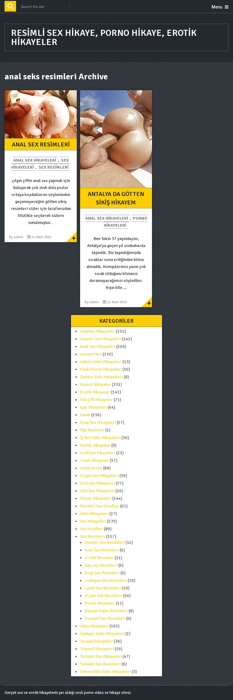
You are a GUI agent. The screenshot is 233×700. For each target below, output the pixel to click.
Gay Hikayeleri (93, 407)
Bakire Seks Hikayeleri (101, 361)
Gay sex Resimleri (101, 565)
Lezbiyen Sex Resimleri (106, 580)
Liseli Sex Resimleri (103, 588)
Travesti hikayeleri (97, 648)
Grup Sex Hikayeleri (98, 422)
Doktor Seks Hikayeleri (101, 376)
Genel (85, 414)
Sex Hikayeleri (93, 521)
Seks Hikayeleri (94, 513)
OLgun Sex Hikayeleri (99, 475)
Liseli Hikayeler (94, 460)
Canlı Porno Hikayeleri (101, 369)
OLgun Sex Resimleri (103, 595)
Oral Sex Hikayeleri (97, 483)
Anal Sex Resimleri (41, 144)
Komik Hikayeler (95, 445)
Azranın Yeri (91, 354)
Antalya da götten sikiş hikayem (116, 198)
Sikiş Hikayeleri (94, 626)
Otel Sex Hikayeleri (97, 490)
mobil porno (91, 468)
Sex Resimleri (54, 167)
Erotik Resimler (99, 557)
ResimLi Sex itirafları (99, 506)
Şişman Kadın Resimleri (106, 610)
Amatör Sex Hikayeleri (100, 338)
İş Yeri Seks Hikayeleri (100, 437)
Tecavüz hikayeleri (96, 641)
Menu (216, 7)
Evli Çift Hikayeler (96, 399)
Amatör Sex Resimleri (105, 542)
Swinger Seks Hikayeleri (102, 633)
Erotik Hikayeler (95, 392)
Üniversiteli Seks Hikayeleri (105, 671)
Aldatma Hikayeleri (97, 331)
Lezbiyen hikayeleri (97, 452)
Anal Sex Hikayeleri (34, 160)
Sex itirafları (91, 528)
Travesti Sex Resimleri (105, 618)
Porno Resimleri (100, 603)
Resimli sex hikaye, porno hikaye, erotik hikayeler (104, 37)
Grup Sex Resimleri (102, 572)
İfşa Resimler (92, 430)
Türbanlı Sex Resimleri (100, 664)
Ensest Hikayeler (95, 384)
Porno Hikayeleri (125, 222)
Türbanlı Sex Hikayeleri (101, 656)
